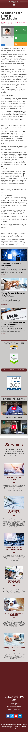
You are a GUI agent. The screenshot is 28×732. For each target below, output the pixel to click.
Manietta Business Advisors (14, 724)
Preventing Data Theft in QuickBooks (11, 264)
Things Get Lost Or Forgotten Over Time (13, 294)
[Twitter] (12, 716)
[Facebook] (8, 716)
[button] (14, 5)
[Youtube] (16, 716)
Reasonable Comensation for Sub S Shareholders (13, 323)
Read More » (4, 274)
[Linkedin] (20, 716)
